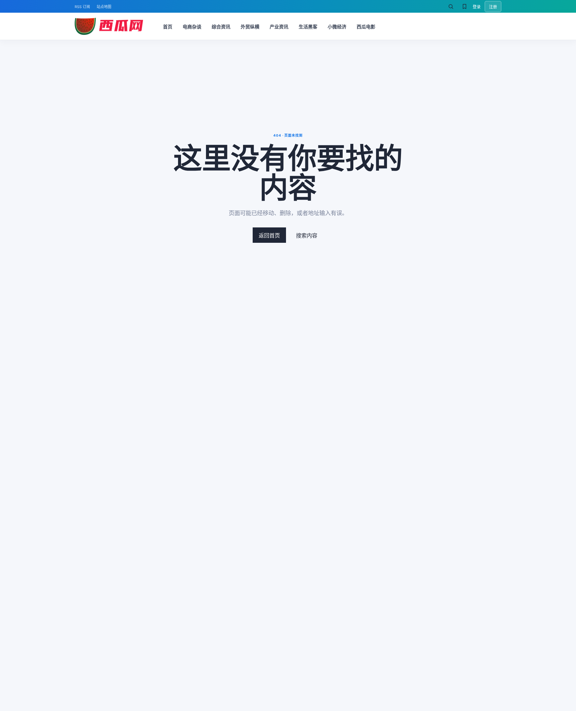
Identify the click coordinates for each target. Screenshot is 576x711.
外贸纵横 (250, 26)
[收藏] (464, 6)
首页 (167, 26)
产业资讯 (279, 26)
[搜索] (450, 6)
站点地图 (104, 6)
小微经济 (337, 26)
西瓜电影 (366, 26)
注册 (493, 6)
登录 (477, 6)
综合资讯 (221, 26)
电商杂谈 (192, 26)
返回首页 (269, 235)
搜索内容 (306, 235)
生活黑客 (308, 26)
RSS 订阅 (82, 6)
